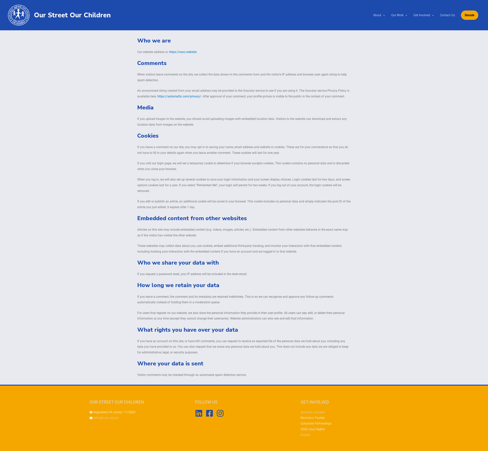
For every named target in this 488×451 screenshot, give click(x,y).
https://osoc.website (183, 52)
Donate (305, 435)
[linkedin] (200, 413)
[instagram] (221, 413)
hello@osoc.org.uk (105, 418)
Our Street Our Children (72, 15)
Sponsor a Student (313, 412)
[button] (469, 15)
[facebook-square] (211, 413)
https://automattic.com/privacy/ (179, 96)
